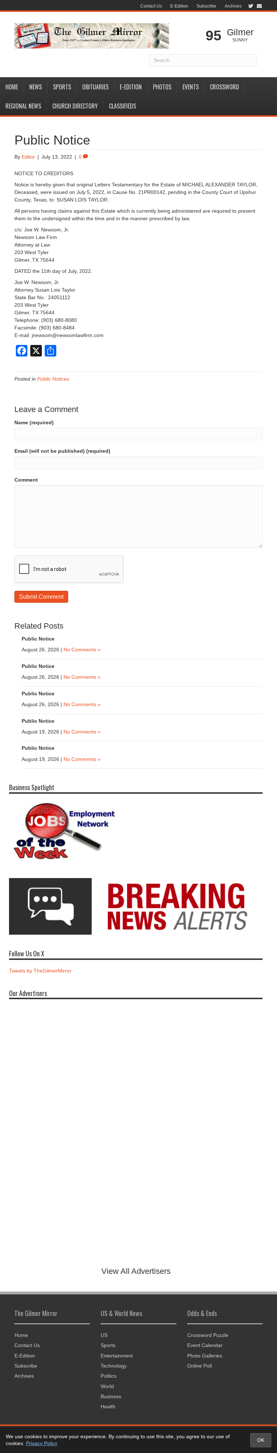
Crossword (224, 87)
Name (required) (34, 422)
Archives (233, 6)
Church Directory (75, 106)
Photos (162, 87)
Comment (26, 480)
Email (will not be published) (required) (62, 451)
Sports (62, 87)
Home (11, 87)
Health (108, 1406)
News (35, 87)
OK (260, 1440)
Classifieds (122, 106)
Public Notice (38, 639)
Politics (108, 1376)
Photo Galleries (204, 1356)
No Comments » (82, 649)
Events (191, 87)
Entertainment (117, 1356)
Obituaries (95, 87)
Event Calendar (205, 1345)
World (107, 1386)
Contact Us (151, 6)
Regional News (23, 106)
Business (111, 1396)
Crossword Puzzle (207, 1335)
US (104, 1335)
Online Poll (199, 1366)
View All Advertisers (136, 1271)
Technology (114, 1366)
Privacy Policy (41, 1443)
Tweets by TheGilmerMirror (40, 971)
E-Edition (179, 6)
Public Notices (53, 379)
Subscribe (206, 6)
